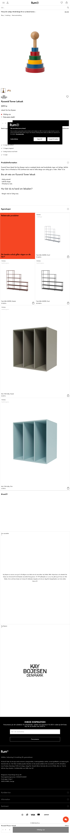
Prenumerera (35, 739)
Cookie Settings (14, 139)
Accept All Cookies (53, 139)
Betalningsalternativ (7, 128)
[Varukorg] (66, 3)
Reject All (39, 139)
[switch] (35, 162)
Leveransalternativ (63, 128)
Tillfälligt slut (41, 830)
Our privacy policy (20, 134)
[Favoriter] (61, 3)
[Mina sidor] (7, 3)
